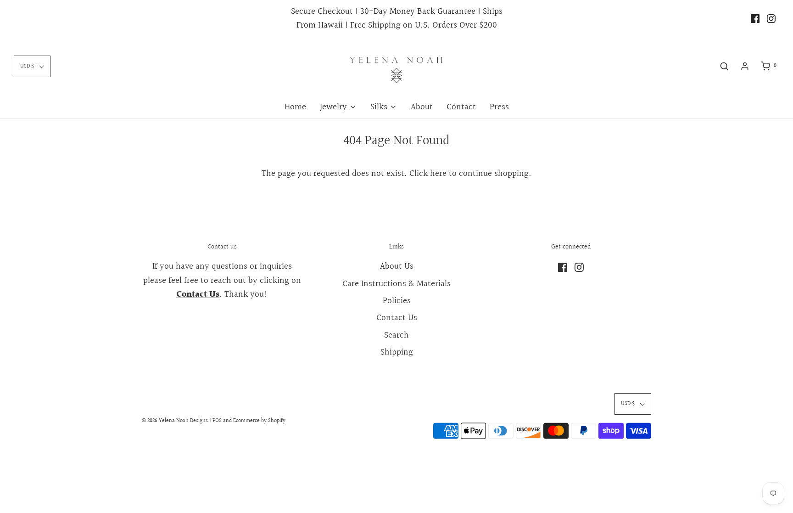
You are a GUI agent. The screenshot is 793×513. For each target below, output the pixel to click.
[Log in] (744, 66)
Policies (397, 301)
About (422, 107)
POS (217, 421)
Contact (461, 107)
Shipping (396, 352)
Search (396, 335)
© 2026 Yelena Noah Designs (175, 421)
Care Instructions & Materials (396, 284)
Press (499, 107)
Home (295, 107)
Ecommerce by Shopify (259, 421)
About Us (396, 266)
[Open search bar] (724, 66)
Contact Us (396, 318)
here (438, 173)
